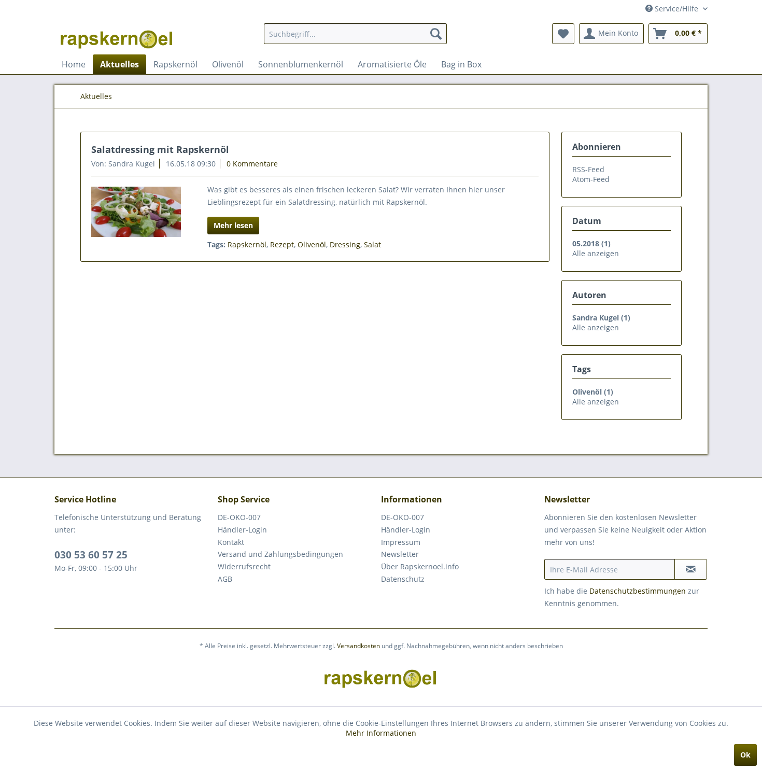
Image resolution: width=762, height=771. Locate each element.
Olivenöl (312, 244)
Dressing (345, 244)
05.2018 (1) (591, 243)
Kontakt (231, 542)
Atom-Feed (591, 179)
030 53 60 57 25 (91, 555)
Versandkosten (358, 645)
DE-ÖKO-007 (239, 517)
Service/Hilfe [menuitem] (676, 8)
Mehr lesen (233, 225)
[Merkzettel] (563, 33)
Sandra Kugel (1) (601, 318)
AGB (225, 579)
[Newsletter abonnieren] (690, 569)
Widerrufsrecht (244, 566)
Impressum (400, 542)
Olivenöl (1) (592, 392)
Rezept (282, 244)
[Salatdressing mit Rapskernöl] (136, 212)
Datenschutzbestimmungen (637, 591)
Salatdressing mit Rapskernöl (160, 149)
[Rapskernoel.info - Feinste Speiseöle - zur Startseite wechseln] (117, 36)
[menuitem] (355, 33)
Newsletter (400, 554)
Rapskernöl (247, 244)
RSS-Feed (588, 169)
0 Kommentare (252, 164)
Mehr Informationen (381, 733)
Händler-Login (242, 530)
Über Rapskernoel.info (420, 566)
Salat (372, 244)
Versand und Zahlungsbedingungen (280, 554)
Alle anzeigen (595, 253)
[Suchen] (436, 33)
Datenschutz (403, 579)
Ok (745, 755)
